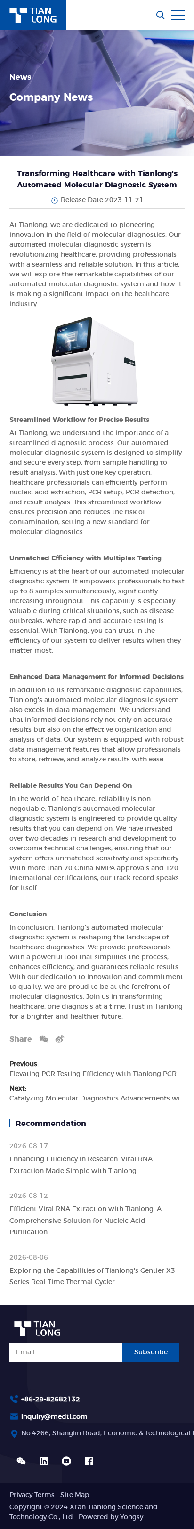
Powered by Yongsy (111, 1517)
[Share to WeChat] (44, 1039)
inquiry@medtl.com (54, 1417)
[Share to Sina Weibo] (60, 1039)
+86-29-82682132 (50, 1399)
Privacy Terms (32, 1495)
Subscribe (151, 1352)
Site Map (74, 1495)
